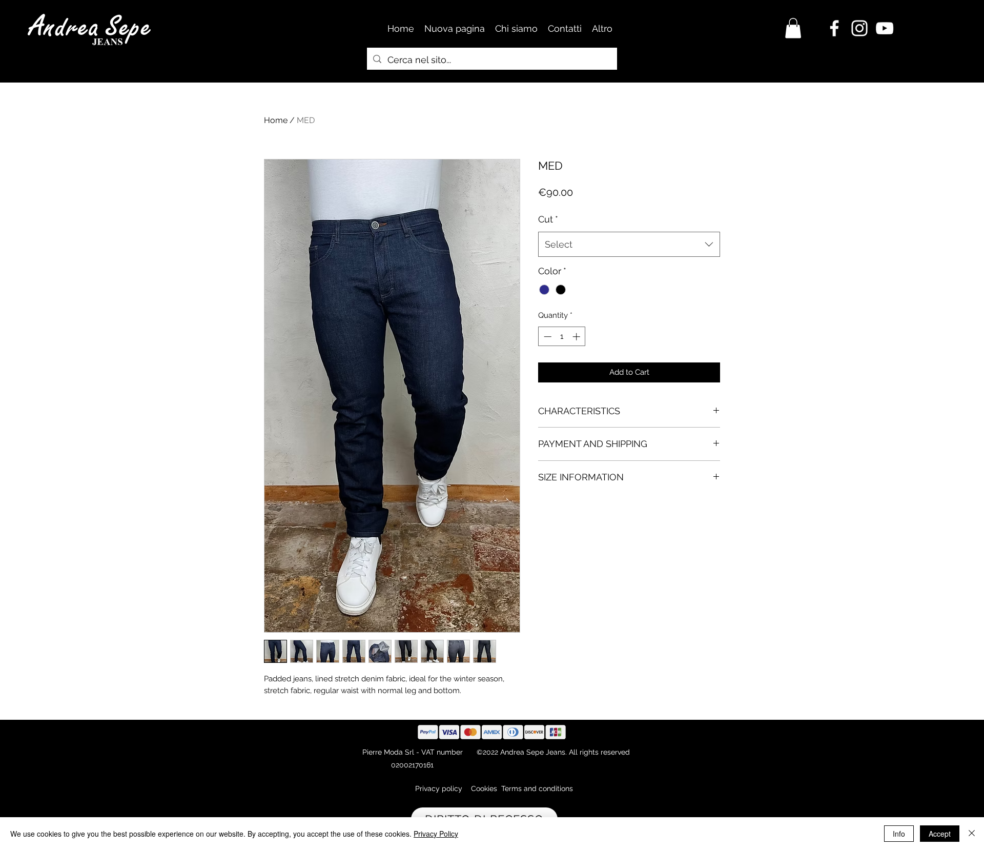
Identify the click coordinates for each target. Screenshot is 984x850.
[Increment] (577, 336)
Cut (548, 219)
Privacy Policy (436, 833)
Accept (940, 833)
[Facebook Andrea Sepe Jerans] (834, 28)
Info (899, 833)
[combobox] (629, 244)
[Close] (972, 833)
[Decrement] (547, 336)
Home (276, 120)
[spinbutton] (562, 336)
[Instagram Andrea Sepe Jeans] (859, 28)
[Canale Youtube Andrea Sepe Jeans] (884, 28)
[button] (793, 28)
